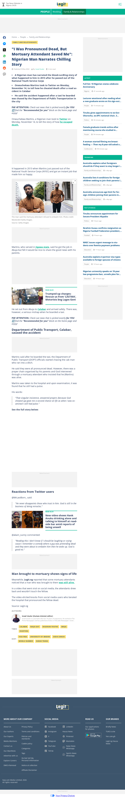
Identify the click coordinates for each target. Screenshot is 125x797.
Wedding (57, 11)
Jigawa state (42, 247)
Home (14, 37)
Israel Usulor (40, 69)
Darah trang (42, 641)
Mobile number (26, 641)
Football (87, 235)
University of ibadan (40, 637)
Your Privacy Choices (65, 795)
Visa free (23, 637)
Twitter (63, 119)
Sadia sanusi (59, 637)
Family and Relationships (39, 37)
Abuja (63, 627)
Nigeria (86, 91)
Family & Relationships (74, 11)
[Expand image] (74, 181)
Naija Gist (34, 627)
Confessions (88, 149)
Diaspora (24, 631)
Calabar (42, 309)
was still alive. (67, 582)
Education (87, 250)
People (45, 11)
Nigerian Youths (50, 627)
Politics (86, 120)
